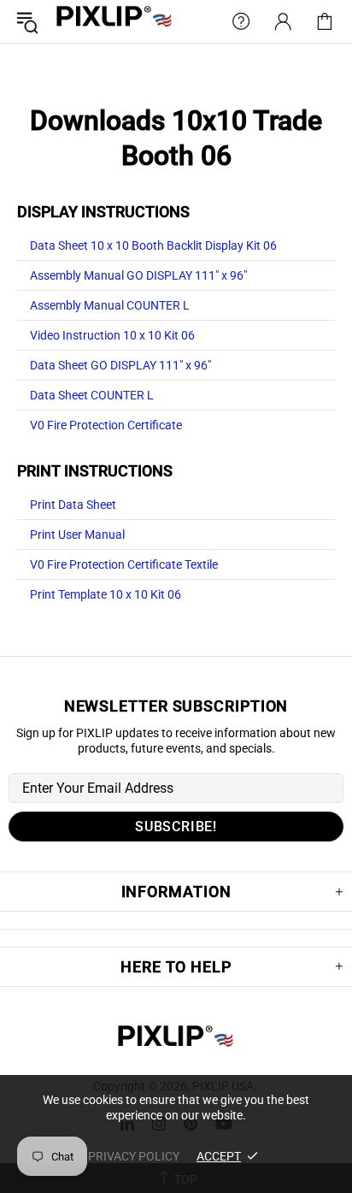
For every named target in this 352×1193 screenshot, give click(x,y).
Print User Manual (77, 534)
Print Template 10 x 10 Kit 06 (105, 594)
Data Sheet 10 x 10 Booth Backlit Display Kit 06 (153, 245)
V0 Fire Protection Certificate (106, 425)
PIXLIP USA (114, 22)
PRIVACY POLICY (133, 1156)
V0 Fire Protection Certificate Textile (124, 564)
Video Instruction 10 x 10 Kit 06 (112, 335)
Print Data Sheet (73, 504)
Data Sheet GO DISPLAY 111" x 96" (120, 365)
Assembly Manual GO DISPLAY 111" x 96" (138, 275)
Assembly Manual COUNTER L (110, 305)
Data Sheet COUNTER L (92, 395)
